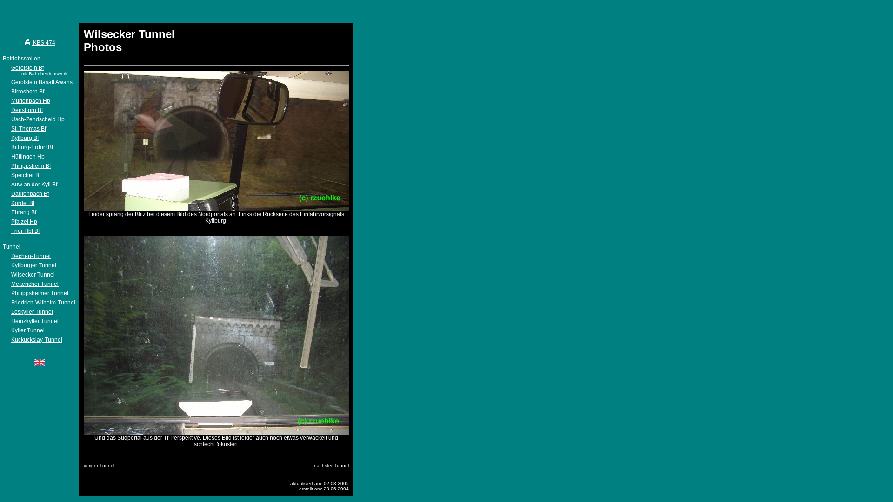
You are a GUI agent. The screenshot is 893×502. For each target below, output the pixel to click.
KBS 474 (43, 43)
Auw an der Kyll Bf (34, 184)
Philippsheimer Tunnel (39, 293)
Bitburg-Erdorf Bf (32, 147)
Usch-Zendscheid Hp (38, 119)
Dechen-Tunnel (31, 256)
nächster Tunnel (331, 465)
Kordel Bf (22, 203)
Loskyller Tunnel (32, 312)
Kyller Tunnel (28, 330)
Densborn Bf (27, 110)
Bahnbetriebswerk (48, 73)
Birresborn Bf (27, 91)
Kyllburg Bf (25, 138)
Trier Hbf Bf (25, 231)
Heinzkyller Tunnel (35, 321)
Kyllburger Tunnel (33, 265)
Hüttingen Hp (28, 156)
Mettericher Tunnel (35, 284)
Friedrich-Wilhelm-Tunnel (43, 302)
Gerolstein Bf (27, 68)
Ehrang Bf (23, 212)
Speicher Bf (25, 175)
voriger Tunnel (99, 465)
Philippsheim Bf (31, 166)
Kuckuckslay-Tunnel (36, 340)
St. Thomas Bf (28, 129)
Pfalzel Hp (24, 221)
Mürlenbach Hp (30, 101)
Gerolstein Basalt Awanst (42, 82)
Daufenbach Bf (30, 194)
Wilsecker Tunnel (33, 274)
